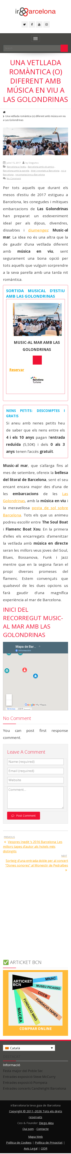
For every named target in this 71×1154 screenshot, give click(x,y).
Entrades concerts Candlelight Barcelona (34, 1088)
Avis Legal (30, 1148)
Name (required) (21, 762)
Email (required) (21, 771)
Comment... (17, 790)
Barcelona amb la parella (16, 170)
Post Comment (26, 815)
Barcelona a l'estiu (16, 166)
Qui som (28, 1129)
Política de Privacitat (49, 1142)
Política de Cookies (19, 1142)
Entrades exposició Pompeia (25, 1082)
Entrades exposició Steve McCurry (29, 1076)
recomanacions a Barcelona (30, 174)
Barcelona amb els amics (41, 166)
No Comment (14, 178)
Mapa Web (35, 1137)
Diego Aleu (46, 1123)
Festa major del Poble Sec (23, 1070)
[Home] (4, 112)
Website (14, 780)
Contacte (42, 1129)
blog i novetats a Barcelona (45, 170)
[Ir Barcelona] (35, 11)
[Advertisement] (35, 919)
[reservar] (37, 360)
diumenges (38, 230)
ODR (44, 1148)
